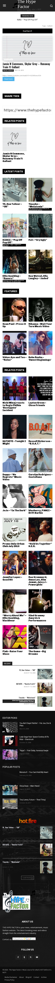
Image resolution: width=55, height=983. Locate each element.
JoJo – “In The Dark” (14, 510)
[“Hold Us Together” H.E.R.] (41, 529)
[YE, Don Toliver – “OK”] (15, 190)
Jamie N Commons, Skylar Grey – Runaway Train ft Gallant (26, 65)
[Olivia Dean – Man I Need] (10, 790)
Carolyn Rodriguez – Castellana (40, 476)
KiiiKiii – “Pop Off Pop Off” (27, 20)
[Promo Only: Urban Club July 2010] (15, 529)
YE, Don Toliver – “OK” (12, 205)
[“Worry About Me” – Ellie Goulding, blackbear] (15, 601)
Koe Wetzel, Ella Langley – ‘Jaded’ (39, 277)
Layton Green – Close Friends (37, 404)
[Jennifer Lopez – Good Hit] (15, 563)
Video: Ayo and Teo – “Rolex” (14, 358)
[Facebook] (18, 957)
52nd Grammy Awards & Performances (37, 618)
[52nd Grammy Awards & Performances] (41, 601)
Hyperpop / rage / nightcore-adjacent (12, 245)
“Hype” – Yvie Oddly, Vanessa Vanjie (34, 751)
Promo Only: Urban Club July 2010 (13, 545)
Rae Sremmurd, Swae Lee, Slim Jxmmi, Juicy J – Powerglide (38, 581)
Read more (8, 79)
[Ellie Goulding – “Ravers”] (15, 262)
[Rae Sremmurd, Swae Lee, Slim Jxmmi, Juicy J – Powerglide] (41, 563)
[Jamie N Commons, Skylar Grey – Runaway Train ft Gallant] (27, 48)
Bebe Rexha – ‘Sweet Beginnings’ (40, 358)
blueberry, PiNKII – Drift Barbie (40, 511)
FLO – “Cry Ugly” (38, 240)
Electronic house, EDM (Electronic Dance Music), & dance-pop (13, 281)
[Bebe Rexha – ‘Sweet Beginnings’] (41, 343)
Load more (27, 878)
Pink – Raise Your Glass (13, 652)
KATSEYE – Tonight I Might (14, 442)
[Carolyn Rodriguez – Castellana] (41, 460)
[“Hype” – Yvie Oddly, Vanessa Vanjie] (10, 754)
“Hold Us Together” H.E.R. (40, 545)
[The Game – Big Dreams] (41, 637)
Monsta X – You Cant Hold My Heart (34, 772)
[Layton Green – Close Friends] (41, 388)
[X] (30, 957)
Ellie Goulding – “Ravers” (11, 277)
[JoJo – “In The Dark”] (15, 496)
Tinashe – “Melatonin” (36, 205)
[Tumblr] (24, 957)
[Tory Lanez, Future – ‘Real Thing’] (10, 804)
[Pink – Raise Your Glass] (15, 637)
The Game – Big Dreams (37, 652)
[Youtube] (36, 957)
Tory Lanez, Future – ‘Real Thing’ (33, 800)
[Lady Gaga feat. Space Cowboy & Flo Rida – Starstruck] (10, 741)
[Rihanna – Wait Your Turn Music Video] (41, 310)
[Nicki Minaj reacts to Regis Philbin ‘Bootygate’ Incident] (15, 388)
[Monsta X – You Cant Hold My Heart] (10, 776)
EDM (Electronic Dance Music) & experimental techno (39, 209)
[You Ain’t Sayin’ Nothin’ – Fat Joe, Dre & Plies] (10, 727)
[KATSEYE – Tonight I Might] (15, 427)
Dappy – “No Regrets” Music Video (12, 477)
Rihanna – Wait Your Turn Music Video (40, 325)
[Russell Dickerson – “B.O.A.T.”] (41, 427)
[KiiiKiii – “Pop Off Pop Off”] (15, 226)
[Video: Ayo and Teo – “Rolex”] (15, 343)
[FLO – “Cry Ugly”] (41, 226)
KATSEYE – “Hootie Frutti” (25, 683)
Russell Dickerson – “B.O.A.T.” (40, 442)
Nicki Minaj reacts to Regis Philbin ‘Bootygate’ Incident (13, 406)
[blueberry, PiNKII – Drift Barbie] (41, 496)
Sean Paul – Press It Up (14, 325)
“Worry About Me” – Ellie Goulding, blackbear (14, 618)
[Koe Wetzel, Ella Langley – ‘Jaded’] (41, 262)
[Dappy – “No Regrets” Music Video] (15, 460)
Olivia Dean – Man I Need (29, 786)
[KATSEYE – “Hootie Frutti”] (44, 688)
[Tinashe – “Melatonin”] (41, 190)
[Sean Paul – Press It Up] (15, 310)
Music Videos (8, 70)
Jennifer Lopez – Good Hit (12, 578)
